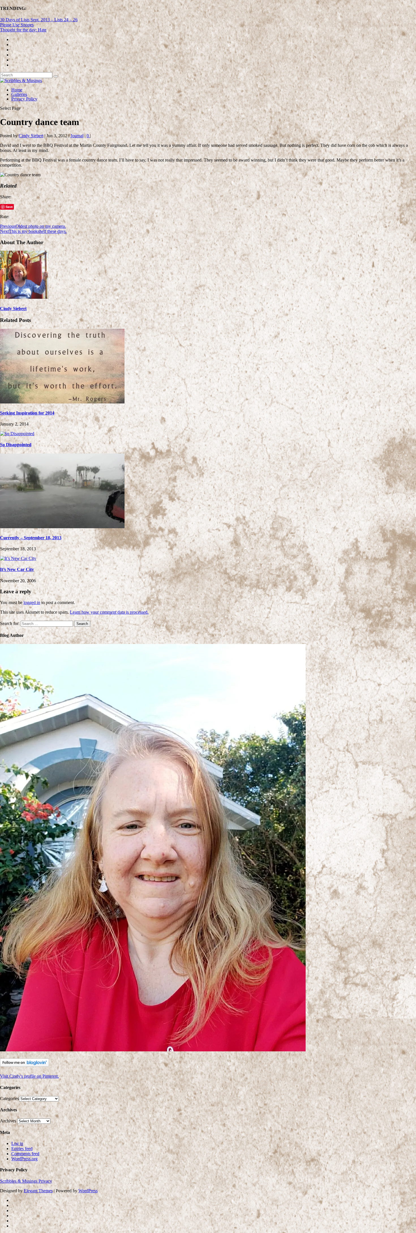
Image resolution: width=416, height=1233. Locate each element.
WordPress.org (24, 1158)
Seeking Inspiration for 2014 (27, 413)
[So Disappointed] (17, 433)
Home (16, 89)
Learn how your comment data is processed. (109, 612)
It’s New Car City (17, 569)
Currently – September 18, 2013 (30, 537)
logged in (31, 602)
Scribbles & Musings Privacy (26, 1181)
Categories (9, 1098)
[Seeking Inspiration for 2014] (62, 401)
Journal (76, 135)
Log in (17, 1143)
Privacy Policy (24, 98)
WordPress (88, 1190)
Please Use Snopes (17, 24)
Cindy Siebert (31, 135)
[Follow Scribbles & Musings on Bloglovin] (24, 1065)
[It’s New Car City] (18, 558)
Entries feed (22, 1148)
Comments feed (25, 1153)
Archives (8, 1120)
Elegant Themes (38, 1190)
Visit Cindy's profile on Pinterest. (29, 1076)
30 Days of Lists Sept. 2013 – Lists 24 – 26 (39, 19)
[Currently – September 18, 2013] (62, 526)
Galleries (19, 94)
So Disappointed (15, 444)
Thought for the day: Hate (23, 29)
